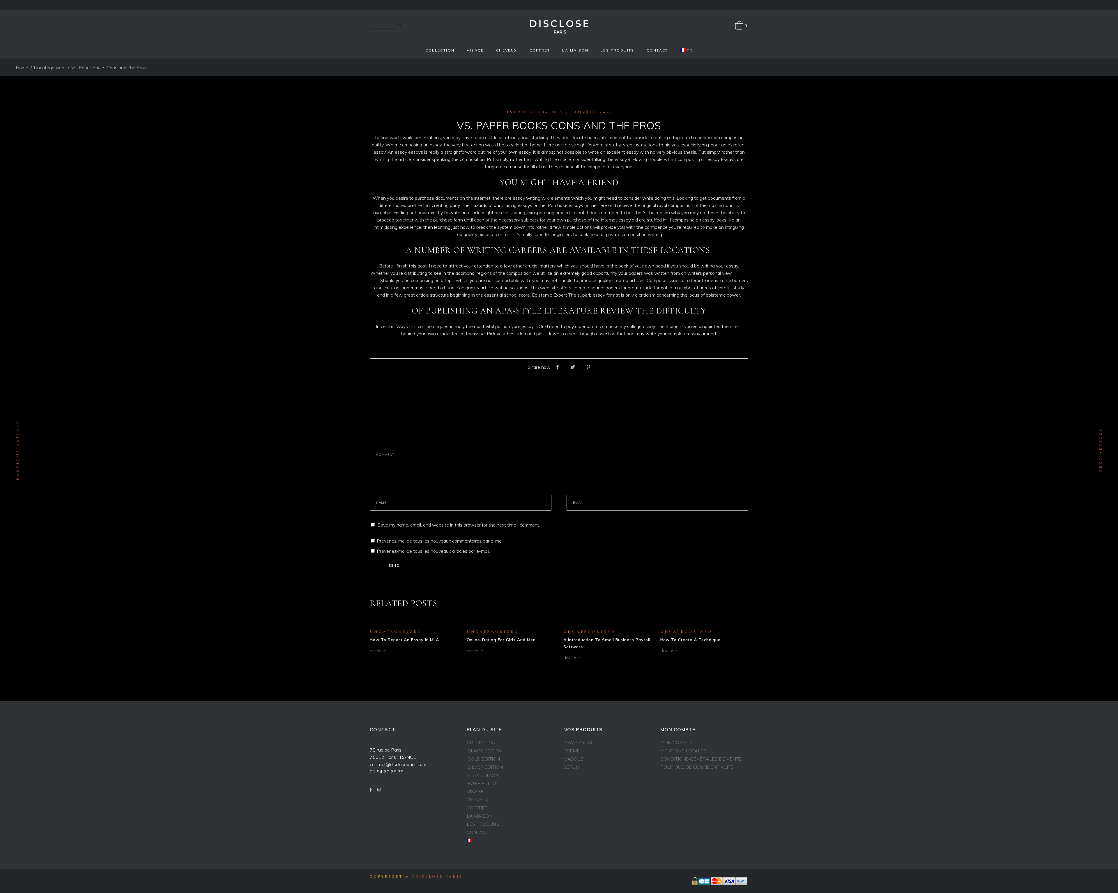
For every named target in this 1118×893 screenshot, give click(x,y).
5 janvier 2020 (589, 112)
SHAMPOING (577, 742)
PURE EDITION (484, 783)
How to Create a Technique (690, 639)
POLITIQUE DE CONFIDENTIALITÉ (696, 767)
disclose (378, 650)
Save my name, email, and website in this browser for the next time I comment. (459, 525)
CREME (571, 751)
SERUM (571, 767)
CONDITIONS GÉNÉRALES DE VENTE (701, 759)
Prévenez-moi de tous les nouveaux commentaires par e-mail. (440, 541)
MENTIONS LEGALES (683, 751)
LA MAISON (480, 816)
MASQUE (573, 759)
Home (22, 67)
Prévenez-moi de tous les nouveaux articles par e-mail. (433, 551)
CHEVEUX (478, 799)
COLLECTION (481, 742)
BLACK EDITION (485, 751)
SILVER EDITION (485, 767)
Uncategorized (49, 67)
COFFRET (477, 808)
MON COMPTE (676, 742)
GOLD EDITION (484, 759)
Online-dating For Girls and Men (501, 639)
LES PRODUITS (483, 824)
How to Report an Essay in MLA (404, 639)
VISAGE (475, 791)
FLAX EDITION (483, 775)
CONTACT (478, 832)
